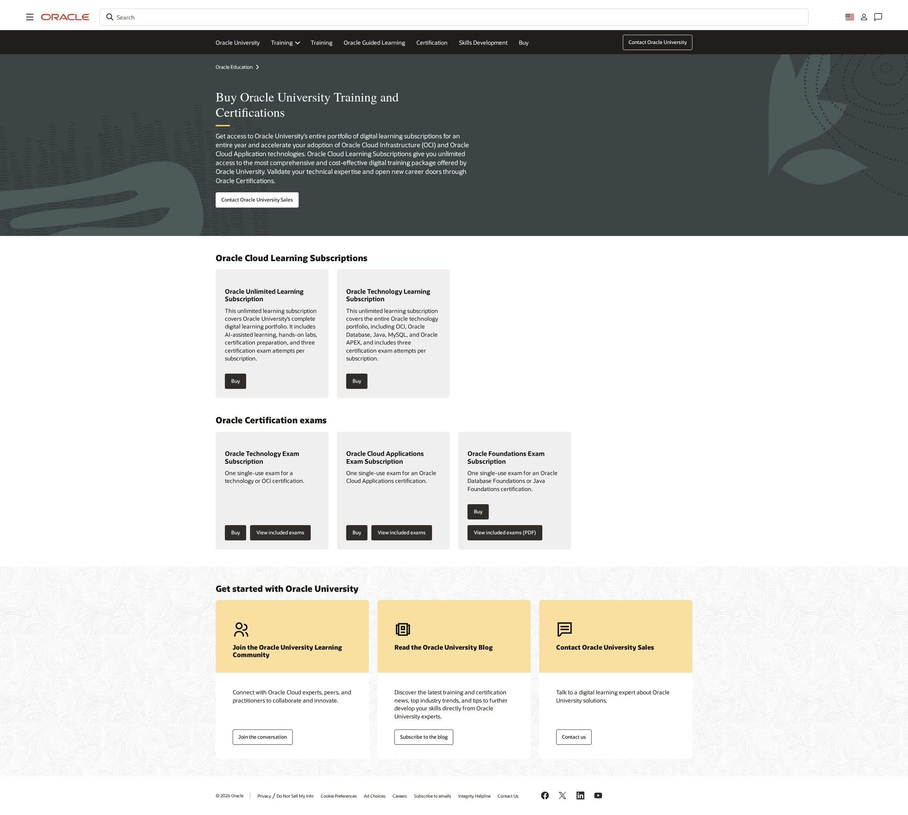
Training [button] (282, 42)
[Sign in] (864, 17)
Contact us (574, 736)
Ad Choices (375, 796)
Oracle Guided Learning (374, 42)
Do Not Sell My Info (295, 796)
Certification (432, 42)
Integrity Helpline (474, 796)
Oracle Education (234, 67)
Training (321, 42)
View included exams (280, 532)
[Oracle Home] (65, 17)
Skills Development (483, 42)
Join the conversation (262, 736)
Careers (400, 796)
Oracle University (238, 42)
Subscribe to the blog (424, 736)
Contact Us (508, 796)
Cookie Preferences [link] (339, 796)
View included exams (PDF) (505, 532)
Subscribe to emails (432, 796)
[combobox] (454, 17)
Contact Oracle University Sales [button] (257, 199)
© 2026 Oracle (229, 795)
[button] (30, 17)
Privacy (264, 796)
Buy (523, 42)
